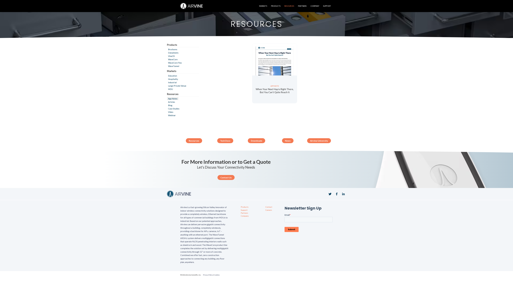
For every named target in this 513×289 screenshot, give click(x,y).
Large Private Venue (177, 86)
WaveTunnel (173, 66)
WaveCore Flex (175, 63)
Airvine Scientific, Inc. (191, 6)
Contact (268, 207)
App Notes (172, 98)
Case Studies (173, 108)
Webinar (172, 115)
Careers (268, 210)
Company (314, 6)
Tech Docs (225, 140)
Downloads (256, 140)
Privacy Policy (208, 275)
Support (327, 6)
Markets (263, 6)
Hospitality (173, 79)
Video (170, 112)
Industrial (172, 82)
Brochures (172, 49)
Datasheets (173, 53)
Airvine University (319, 140)
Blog (170, 105)
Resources (289, 6)
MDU (170, 89)
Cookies (217, 275)
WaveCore (173, 59)
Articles (171, 102)
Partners (302, 6)
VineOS (171, 56)
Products (276, 6)
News (288, 140)
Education (172, 76)
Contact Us (226, 177)
